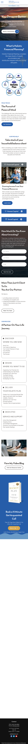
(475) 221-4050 (15, 725)
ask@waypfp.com (14, 733)
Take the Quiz (7, 272)
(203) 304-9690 (15, 724)
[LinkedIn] (14, 736)
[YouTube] (16, 736)
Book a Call (13, 528)
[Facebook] (11, 736)
